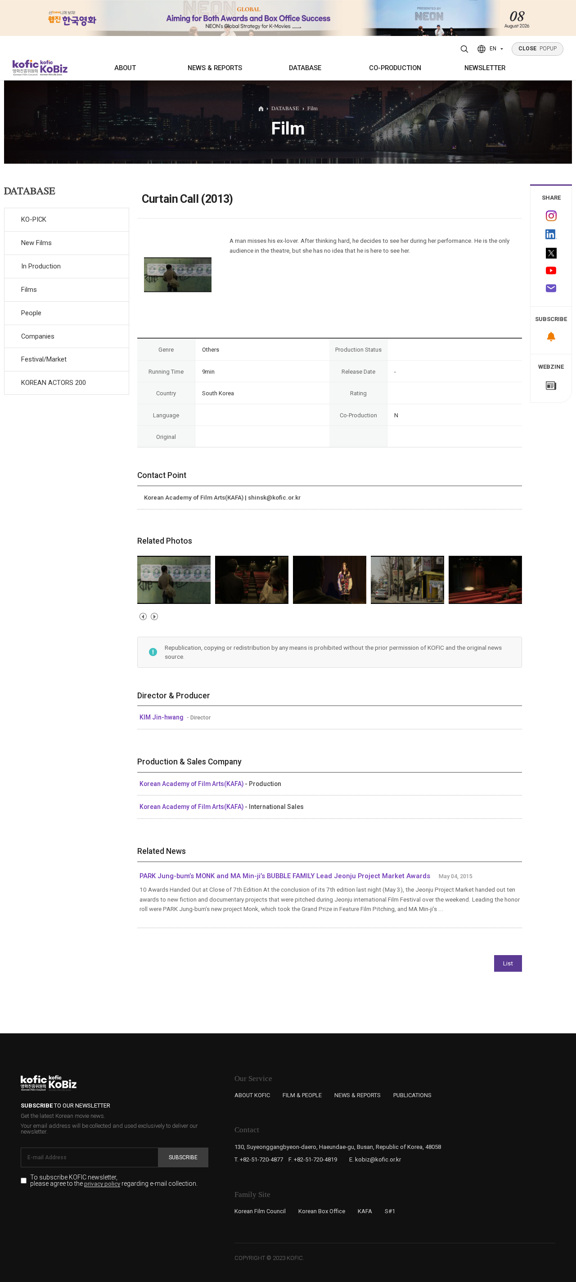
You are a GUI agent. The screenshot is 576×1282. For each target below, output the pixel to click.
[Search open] (464, 49)
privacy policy (102, 1184)
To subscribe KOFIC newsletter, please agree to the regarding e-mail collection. (114, 1180)
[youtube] (551, 271)
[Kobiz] (53, 68)
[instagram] (551, 216)
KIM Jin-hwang (162, 717)
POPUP (537, 48)
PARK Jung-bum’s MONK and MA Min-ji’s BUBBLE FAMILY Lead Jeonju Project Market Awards (285, 876)
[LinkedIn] (551, 234)
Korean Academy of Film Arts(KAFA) (192, 783)
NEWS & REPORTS (215, 68)
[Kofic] (26, 68)
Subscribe (183, 1157)
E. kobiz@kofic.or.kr (375, 1159)
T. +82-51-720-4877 (258, 1159)
